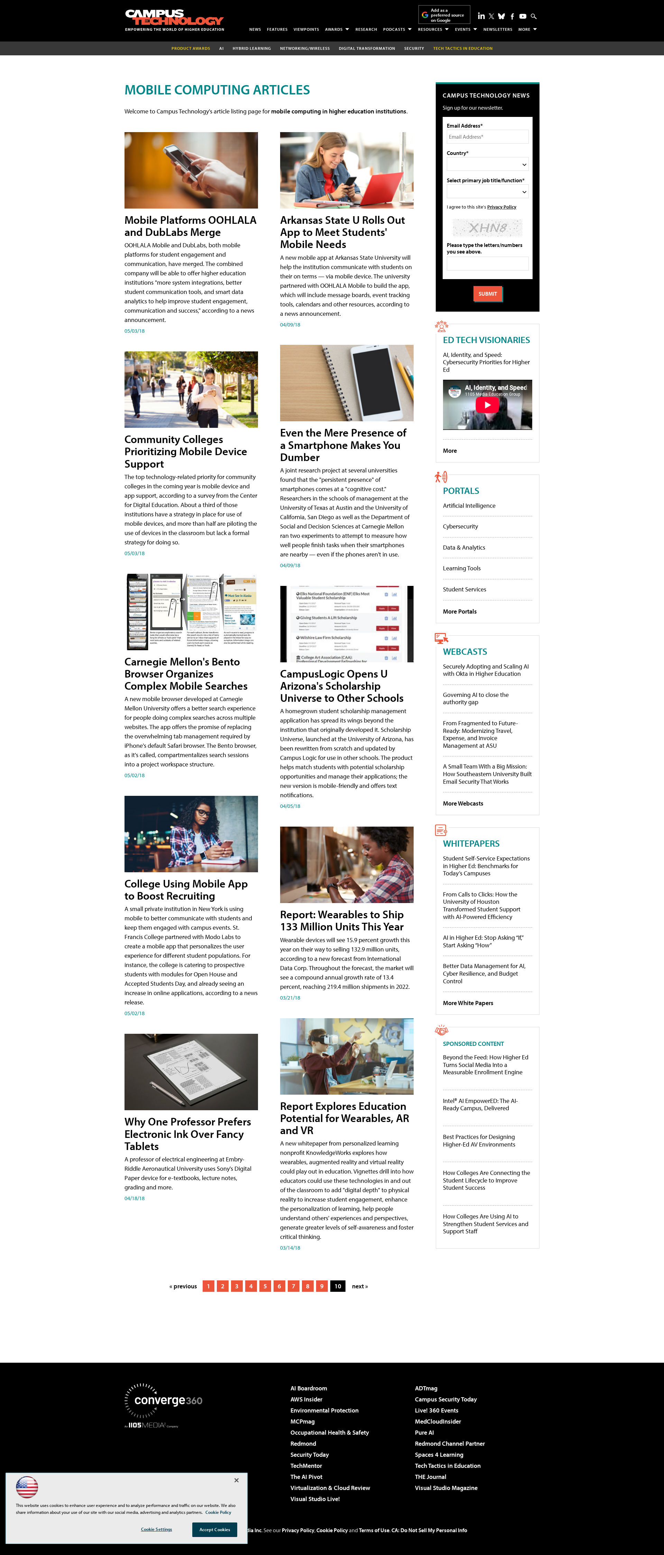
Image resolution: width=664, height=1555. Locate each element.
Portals (461, 490)
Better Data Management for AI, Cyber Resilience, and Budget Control (484, 973)
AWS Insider (306, 1399)
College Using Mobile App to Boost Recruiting (186, 889)
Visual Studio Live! (315, 1499)
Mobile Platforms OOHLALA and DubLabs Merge (190, 226)
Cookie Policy (332, 1530)
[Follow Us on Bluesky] (501, 16)
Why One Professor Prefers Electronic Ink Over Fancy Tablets (187, 1133)
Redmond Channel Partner (450, 1443)
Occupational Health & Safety (329, 1432)
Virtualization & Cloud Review (330, 1488)
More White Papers (468, 1003)
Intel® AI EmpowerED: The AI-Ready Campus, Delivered (480, 1104)
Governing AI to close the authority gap (476, 698)
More (524, 29)
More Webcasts (463, 803)
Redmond (303, 1443)
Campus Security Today (446, 1399)
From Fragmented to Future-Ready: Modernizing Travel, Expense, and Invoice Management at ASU (480, 734)
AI (221, 48)
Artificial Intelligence (469, 505)
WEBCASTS (465, 651)
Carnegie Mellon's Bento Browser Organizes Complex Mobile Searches (186, 673)
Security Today (309, 1455)
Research (366, 29)
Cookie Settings (156, 1529)
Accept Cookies (215, 1529)
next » (360, 1286)
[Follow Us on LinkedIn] (481, 15)
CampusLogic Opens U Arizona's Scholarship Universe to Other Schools (342, 685)
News (255, 29)
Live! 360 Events (437, 1410)
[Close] (236, 1480)
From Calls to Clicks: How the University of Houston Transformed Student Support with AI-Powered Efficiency (481, 905)
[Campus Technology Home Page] (174, 20)
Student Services (464, 589)
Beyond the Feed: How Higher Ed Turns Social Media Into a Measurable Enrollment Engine (485, 1064)
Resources (430, 29)
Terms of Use (374, 1530)
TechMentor (306, 1466)
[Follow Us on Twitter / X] (491, 16)
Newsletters (498, 29)
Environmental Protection (324, 1410)
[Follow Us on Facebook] (512, 16)
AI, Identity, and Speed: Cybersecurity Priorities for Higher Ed (486, 362)
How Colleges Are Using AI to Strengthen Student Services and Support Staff (485, 1224)
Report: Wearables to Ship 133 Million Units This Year (342, 920)
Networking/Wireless (305, 48)
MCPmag (302, 1421)
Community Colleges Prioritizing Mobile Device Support (185, 451)
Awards (334, 29)
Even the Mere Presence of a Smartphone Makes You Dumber (343, 444)
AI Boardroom (308, 1388)
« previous (183, 1286)
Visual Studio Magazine (446, 1488)
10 (337, 1286)
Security (414, 48)
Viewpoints (306, 29)
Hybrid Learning (252, 48)
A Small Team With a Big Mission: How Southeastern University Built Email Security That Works (487, 773)
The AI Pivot (306, 1477)
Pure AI (424, 1432)
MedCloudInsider (438, 1421)
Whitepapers (471, 843)
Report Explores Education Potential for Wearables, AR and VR (344, 1118)
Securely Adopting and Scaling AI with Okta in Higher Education (486, 670)
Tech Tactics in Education (448, 1466)
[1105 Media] (166, 1463)
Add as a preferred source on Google (447, 15)
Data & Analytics (464, 547)
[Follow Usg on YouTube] (522, 16)
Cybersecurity (460, 526)
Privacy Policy (501, 206)
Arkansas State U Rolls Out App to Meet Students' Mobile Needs (342, 232)
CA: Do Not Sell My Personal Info (429, 1530)
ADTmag (426, 1388)
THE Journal (430, 1477)
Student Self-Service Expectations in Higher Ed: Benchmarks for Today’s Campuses (486, 865)
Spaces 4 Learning (439, 1455)
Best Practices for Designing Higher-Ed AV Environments (479, 1140)
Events (463, 29)
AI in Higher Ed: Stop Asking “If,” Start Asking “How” (483, 941)
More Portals (460, 611)
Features (277, 29)
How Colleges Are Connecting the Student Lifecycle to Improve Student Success (486, 1180)
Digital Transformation (367, 48)
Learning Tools (462, 568)
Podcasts (394, 29)
